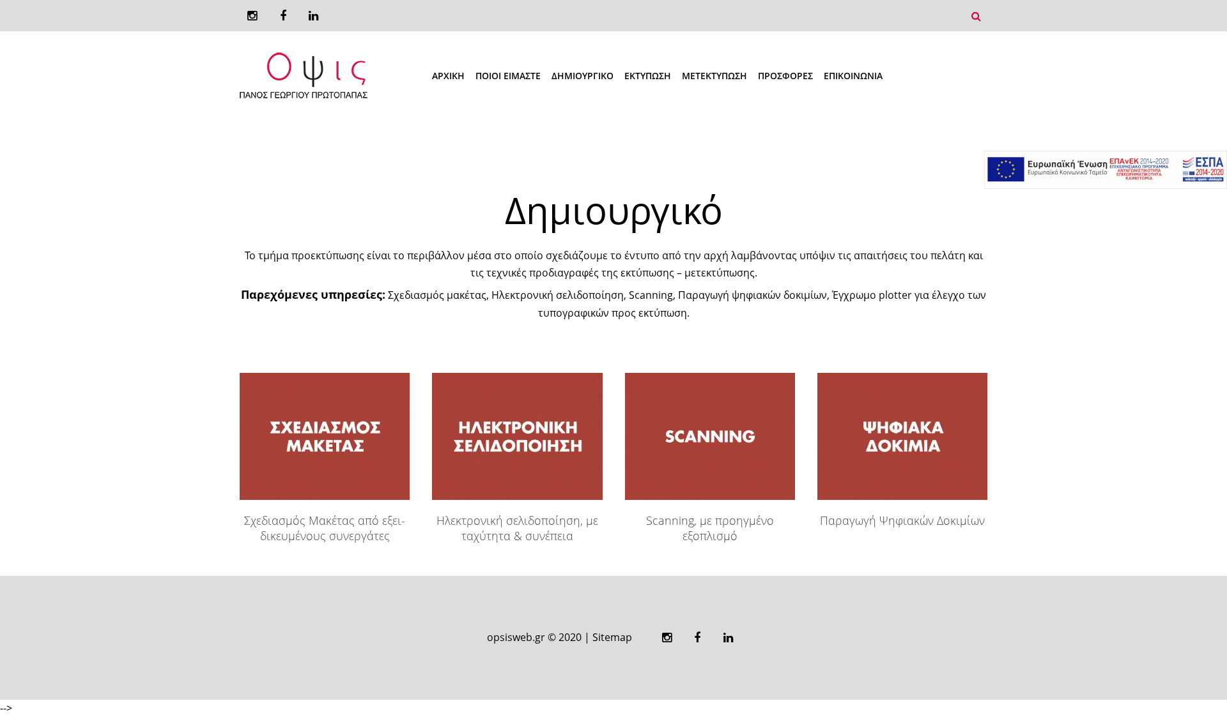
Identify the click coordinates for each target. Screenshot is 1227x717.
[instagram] (252, 15)
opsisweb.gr (516, 637)
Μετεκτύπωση (714, 76)
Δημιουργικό (583, 76)
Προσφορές (785, 76)
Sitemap (612, 637)
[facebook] (282, 15)
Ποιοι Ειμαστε (508, 76)
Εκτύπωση (647, 76)
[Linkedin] (313, 15)
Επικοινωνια (853, 76)
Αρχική (448, 76)
